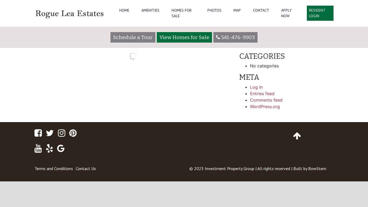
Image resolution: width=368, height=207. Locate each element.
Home (124, 10)
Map (237, 10)
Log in (256, 87)
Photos (214, 10)
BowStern (317, 168)
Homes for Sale (182, 13)
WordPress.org (265, 106)
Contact (261, 10)
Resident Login (317, 13)
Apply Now (286, 13)
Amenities (150, 10)
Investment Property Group (229, 168)
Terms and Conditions (53, 168)
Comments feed (266, 100)
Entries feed (262, 93)
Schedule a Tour (133, 37)
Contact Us (86, 168)
